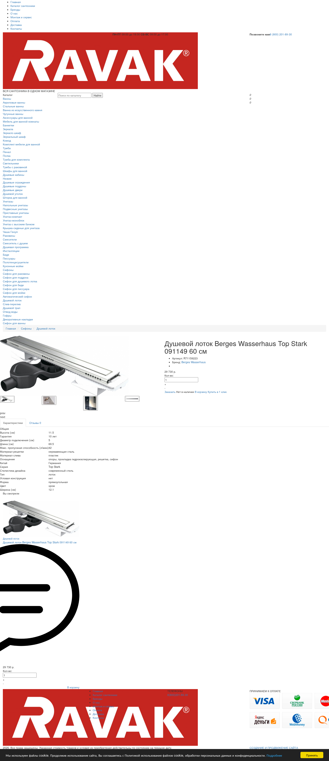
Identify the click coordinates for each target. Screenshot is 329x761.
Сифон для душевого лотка (20, 281)
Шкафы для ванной (15, 171)
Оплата (15, 21)
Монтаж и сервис (21, 17)
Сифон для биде (13, 285)
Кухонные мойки (13, 266)
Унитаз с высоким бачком (18, 224)
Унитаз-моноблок (13, 220)
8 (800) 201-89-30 (281, 34)
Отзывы (35, 423)
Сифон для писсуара (16, 289)
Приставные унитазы (16, 213)
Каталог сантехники (22, 6)
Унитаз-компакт (12, 216)
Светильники (11, 163)
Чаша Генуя (10, 232)
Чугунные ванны (13, 114)
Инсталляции (11, 251)
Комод (7, 140)
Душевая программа (16, 247)
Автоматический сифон (17, 296)
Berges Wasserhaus (193, 362)
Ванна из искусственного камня (22, 110)
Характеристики (13, 423)
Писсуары (9, 258)
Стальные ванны (13, 106)
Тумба (7, 148)
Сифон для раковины (16, 273)
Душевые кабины (13, 175)
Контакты (16, 28)
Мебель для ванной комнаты (21, 121)
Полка (6, 156)
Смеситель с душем (15, 243)
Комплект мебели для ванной (21, 144)
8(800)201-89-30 (177, 695)
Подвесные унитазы (15, 209)
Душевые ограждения (16, 182)
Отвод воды (10, 312)
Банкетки (8, 125)
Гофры (7, 315)
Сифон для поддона (15, 277)
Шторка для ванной (15, 197)
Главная (15, 2)
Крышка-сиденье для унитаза (21, 228)
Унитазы (8, 201)
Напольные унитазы (15, 205)
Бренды (15, 9)
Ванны (7, 98)
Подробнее (274, 755)
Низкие (7, 178)
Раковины (9, 235)
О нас (14, 13)
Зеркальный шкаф (14, 137)
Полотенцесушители (16, 262)
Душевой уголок (13, 194)
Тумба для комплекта (16, 159)
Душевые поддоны (14, 186)
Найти (97, 95)
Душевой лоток (12, 300)
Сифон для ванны (14, 323)
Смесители (10, 239)
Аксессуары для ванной (18, 117)
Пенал (7, 152)
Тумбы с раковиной (15, 167)
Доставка (16, 25)
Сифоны (8, 270)
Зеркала (8, 129)
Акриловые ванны (14, 102)
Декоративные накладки (18, 319)
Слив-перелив (12, 304)
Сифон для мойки (14, 293)
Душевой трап (11, 308)
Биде (6, 254)
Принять (312, 755)
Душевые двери (12, 190)
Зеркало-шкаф (12, 133)
